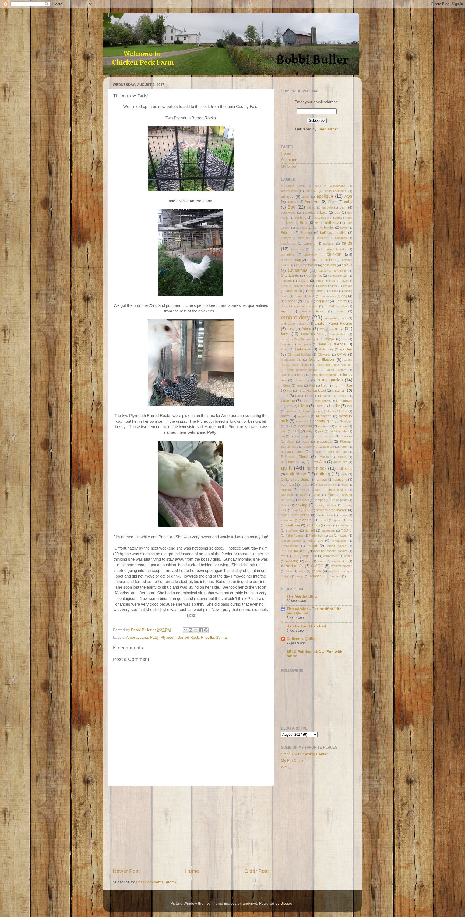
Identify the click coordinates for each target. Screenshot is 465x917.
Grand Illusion (321, 359)
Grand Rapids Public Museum (332, 364)
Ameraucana (137, 637)
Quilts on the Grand (295, 479)
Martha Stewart (336, 411)
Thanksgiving (289, 545)
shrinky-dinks (302, 510)
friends (340, 344)
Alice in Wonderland (330, 185)
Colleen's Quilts (301, 639)
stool (329, 525)
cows (344, 280)
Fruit (284, 349)
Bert (303, 223)
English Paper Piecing (333, 323)
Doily (306, 301)
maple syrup (311, 411)
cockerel (286, 280)
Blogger (286, 903)
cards (347, 243)
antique (287, 196)
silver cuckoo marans (331, 510)
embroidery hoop (336, 318)
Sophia (306, 520)
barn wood (288, 212)
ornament (341, 426)
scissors (303, 500)
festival (330, 339)
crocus (347, 285)
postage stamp (292, 452)
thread (312, 546)
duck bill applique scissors (299, 306)
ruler (303, 494)
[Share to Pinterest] (206, 630)
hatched (286, 374)
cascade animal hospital (329, 249)
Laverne (288, 401)
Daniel (298, 296)
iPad (312, 385)
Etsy (291, 329)
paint (284, 431)
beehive (300, 218)
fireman (286, 344)
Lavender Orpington (333, 395)
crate (284, 285)
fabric (306, 329)
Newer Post (126, 871)
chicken (334, 254)
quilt (286, 467)
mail (349, 406)
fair (322, 329)
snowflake (287, 520)
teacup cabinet (291, 540)
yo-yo (300, 576)
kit (299, 390)
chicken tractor (306, 265)
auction (292, 202)
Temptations (339, 540)
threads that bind (294, 551)
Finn (344, 339)
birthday (332, 223)
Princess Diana (294, 457)
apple (305, 196)
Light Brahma (322, 400)
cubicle (333, 291)
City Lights (290, 275)
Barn (343, 207)
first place (304, 344)
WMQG (317, 566)
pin (308, 436)
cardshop (297, 249)
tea (331, 535)
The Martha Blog (302, 596)
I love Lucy (302, 380)
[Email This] (185, 630)
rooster (286, 490)
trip (294, 556)
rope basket (337, 489)
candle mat (288, 243)
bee (337, 212)
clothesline (314, 275)
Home (192, 871)
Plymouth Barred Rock (180, 637)
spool (324, 520)
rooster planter (310, 489)
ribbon (305, 485)
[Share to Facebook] (200, 630)
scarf (331, 495)
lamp (310, 395)
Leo (305, 401)
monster (303, 416)
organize (323, 426)
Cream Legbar (327, 285)
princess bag (337, 451)
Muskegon (324, 416)
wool (289, 571)
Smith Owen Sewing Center (304, 754)
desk (311, 296)
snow (343, 515)
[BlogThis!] (190, 630)
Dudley (329, 306)
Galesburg (326, 349)
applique (324, 196)
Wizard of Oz (292, 566)
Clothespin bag (338, 275)
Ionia (300, 385)
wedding (292, 561)
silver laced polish (295, 515)
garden (346, 349)
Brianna (287, 233)
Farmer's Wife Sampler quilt (299, 339)
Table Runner (295, 535)
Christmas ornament (333, 270)
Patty (154, 637)
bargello (327, 207)
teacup (343, 535)
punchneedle (290, 462)
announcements (335, 191)
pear (321, 431)
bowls (344, 227)
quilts (344, 474)
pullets (342, 457)
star (349, 520)
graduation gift (291, 359)
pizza (305, 441)
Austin (332, 202)
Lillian (303, 406)
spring (337, 520)
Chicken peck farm (321, 260)
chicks (347, 265)
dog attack (289, 301)
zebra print (334, 576)
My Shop (288, 166)
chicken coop (291, 260)
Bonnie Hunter (323, 228)
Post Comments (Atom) (156, 882)
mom (285, 416)
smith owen (325, 515)
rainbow (321, 479)
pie (283, 436)
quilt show (296, 473)
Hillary (301, 374)
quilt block (316, 468)
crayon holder (303, 285)
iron (337, 385)
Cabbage (341, 237)
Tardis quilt (316, 535)
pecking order (339, 431)
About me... (291, 160)
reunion (287, 484)
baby (348, 202)
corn (332, 280)
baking (311, 207)
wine (308, 561)
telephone (315, 541)
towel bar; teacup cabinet (330, 551)
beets (289, 222)
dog (344, 296)
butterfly (322, 237)
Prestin (316, 451)
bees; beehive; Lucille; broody (332, 217)
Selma (221, 637)
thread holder (336, 545)
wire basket (339, 561)
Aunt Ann (312, 202)
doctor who (328, 296)
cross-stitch (315, 291)
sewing (301, 505)
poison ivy (310, 446)
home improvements (324, 374)
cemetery (287, 255)
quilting (323, 473)
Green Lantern (336, 369)
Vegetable (309, 556)
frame (322, 344)
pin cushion (325, 436)
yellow (317, 571)
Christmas (297, 270)
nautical (301, 421)
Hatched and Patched (306, 626)
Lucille (334, 406)
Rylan (316, 494)
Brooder (306, 233)
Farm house (310, 334)
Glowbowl (324, 354)
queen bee (340, 462)
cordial (319, 280)
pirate (290, 441)
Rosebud (287, 494)
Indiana (285, 385)
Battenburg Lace (314, 212)
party (296, 431)
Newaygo (346, 421)
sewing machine (326, 505)
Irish (324, 385)
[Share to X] (195, 630)
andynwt (250, 903)
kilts (289, 390)
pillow (295, 436)
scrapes (319, 500)
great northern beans (302, 369)
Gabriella (302, 349)
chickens (329, 265)
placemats (324, 441)
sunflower (292, 530)
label (284, 396)
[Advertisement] (190, 826)
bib (316, 222)
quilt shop (344, 469)
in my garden (329, 379)
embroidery (295, 317)
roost (344, 484)
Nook (289, 426)
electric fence (312, 311)
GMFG (342, 354)
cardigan (328, 243)
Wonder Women (341, 566)
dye (344, 306)
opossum (305, 426)
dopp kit (322, 301)
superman (328, 530)
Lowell (319, 406)
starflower (293, 525)
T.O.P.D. (346, 530)
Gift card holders (299, 354)
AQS (348, 196)
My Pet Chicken (294, 761)
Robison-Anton (326, 484)
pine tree (346, 436)
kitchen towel (316, 390)
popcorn (328, 446)
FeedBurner (328, 129)
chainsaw (310, 254)
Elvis (340, 311)
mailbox (291, 411)
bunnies (286, 237)
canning (309, 243)
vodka (348, 556)
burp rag (304, 237)
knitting (338, 390)
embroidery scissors (294, 323)
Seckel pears (339, 500)
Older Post (256, 871)
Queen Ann (316, 462)
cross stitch (294, 291)
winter (321, 561)
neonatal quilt (323, 421)
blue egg (301, 227)
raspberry (340, 479)
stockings (313, 525)
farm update (337, 334)
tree (283, 556)
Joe (349, 385)
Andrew (311, 191)
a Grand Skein (293, 185)
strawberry (345, 525)
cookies (303, 281)
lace (298, 395)
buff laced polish (333, 233)
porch (343, 446)
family (337, 328)
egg (284, 311)
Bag (291, 206)
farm (285, 334)
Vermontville (331, 556)
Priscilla (207, 637)
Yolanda (315, 576)
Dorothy (341, 301)
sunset (310, 530)
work (302, 571)
